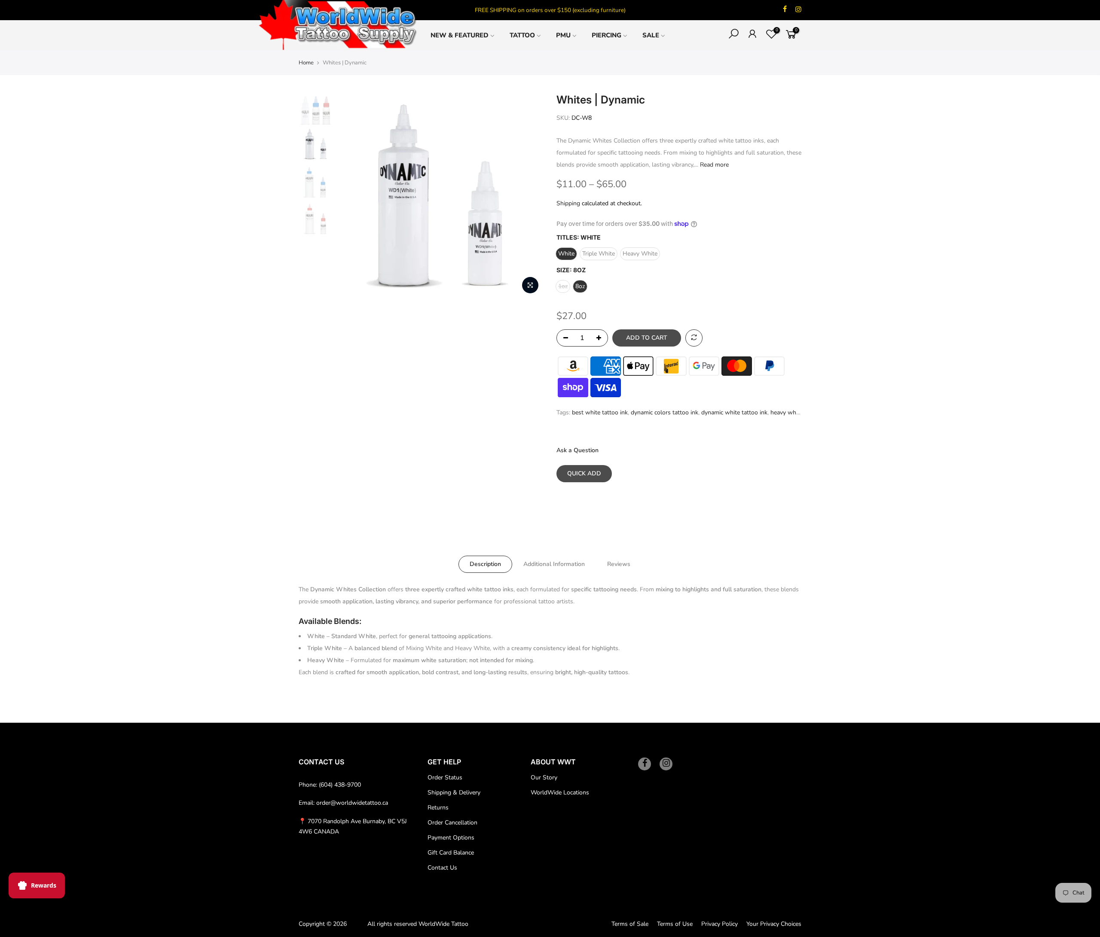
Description (485, 564)
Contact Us (442, 868)
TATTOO (522, 35)
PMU (563, 35)
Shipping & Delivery (454, 792)
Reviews (618, 564)
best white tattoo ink (600, 412)
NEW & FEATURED (460, 35)
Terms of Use (675, 924)
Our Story (544, 777)
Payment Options (451, 838)
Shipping (568, 203)
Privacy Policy (719, 924)
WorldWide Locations (560, 792)
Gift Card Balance (451, 853)
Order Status (445, 777)
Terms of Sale (629, 924)
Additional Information (554, 564)
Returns (438, 807)
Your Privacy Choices (773, 924)
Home (306, 63)
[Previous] (352, 195)
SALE (650, 35)
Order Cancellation (452, 822)
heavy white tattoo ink (800, 412)
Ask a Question (577, 450)
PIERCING (606, 35)
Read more (713, 165)
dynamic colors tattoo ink (664, 412)
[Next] (528, 195)
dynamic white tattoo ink (734, 412)
